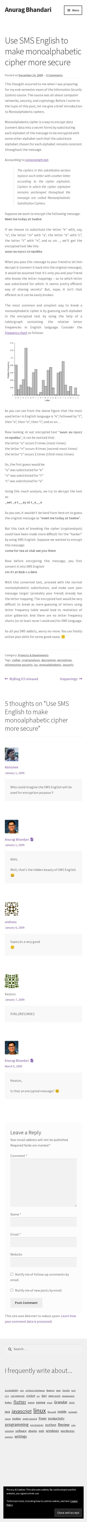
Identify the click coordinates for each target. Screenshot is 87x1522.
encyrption (64, 660)
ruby (73, 1425)
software (21, 1431)
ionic (72, 1402)
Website (16, 1254)
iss (36, 665)
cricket (30, 1396)
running (9, 1431)
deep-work (54, 1395)
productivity (56, 1418)
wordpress (68, 1431)
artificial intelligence (35, 1390)
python (50, 1425)
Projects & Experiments (33, 655)
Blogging (50, 1390)
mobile (62, 1412)
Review (63, 1424)
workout (9, 1437)
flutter (20, 1402)
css (38, 1396)
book (58, 1390)
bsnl (73, 1390)
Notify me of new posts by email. (38, 1290)
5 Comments (54, 75)
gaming (40, 1402)
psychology (37, 1425)
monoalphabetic (50, 665)
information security (19, 665)
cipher (16, 660)
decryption (48, 660)
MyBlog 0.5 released (23, 679)
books (66, 1390)
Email (15, 1234)
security (68, 665)
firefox (8, 1402)
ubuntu (32, 1431)
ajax (22, 1390)
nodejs (16, 1418)
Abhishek (11, 767)
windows (52, 1430)
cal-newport (17, 1395)
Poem (42, 1418)
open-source (30, 1418)
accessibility (11, 1390)
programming (17, 1424)
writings (21, 1436)
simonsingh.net (37, 160)
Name (15, 1214)
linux (39, 1410)
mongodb (72, 1412)
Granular (60, 1402)
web (41, 1431)
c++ (7, 1395)
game (31, 1402)
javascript (22, 1411)
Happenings (68, 679)
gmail (49, 1402)
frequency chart (16, 333)
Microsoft (52, 1412)
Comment (18, 1156)
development (68, 1396)
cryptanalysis (31, 660)
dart (44, 1396)
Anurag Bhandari (28, 9)
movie (8, 1418)
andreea (10, 922)
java (7, 1412)
